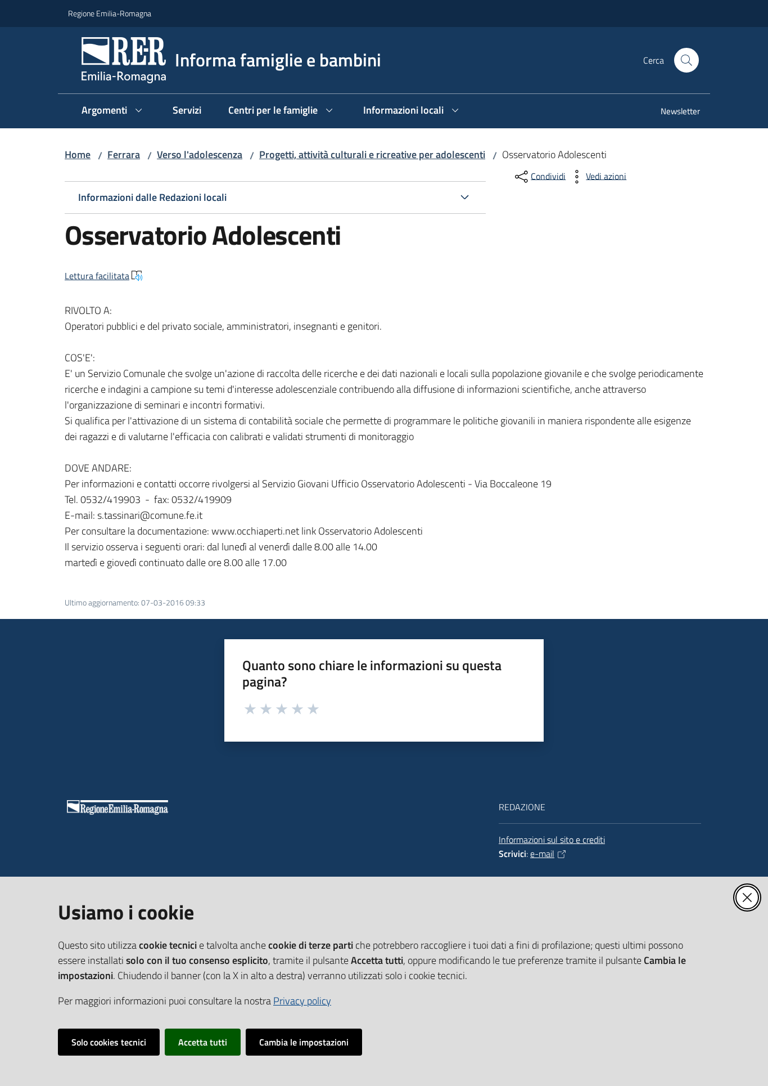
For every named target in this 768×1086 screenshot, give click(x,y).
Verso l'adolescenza (199, 154)
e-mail (542, 853)
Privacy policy (302, 1000)
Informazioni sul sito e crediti (552, 839)
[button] (686, 60)
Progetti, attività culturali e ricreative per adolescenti (372, 154)
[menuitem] (673, 112)
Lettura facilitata (97, 275)
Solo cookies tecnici (108, 1042)
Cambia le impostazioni (304, 1042)
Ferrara (123, 154)
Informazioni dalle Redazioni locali (152, 197)
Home (78, 154)
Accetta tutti (202, 1042)
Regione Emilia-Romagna (109, 13)
